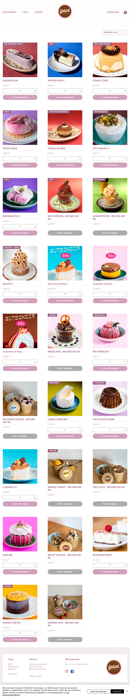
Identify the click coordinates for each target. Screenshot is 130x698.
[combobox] (114, 32)
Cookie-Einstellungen (98, 691)
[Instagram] (66, 671)
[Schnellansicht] (65, 263)
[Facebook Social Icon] (72, 671)
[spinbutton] (20, 91)
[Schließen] (126, 691)
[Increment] (35, 91)
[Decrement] (4, 91)
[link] (125, 12)
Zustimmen (117, 691)
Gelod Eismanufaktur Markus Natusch (38, 665)
